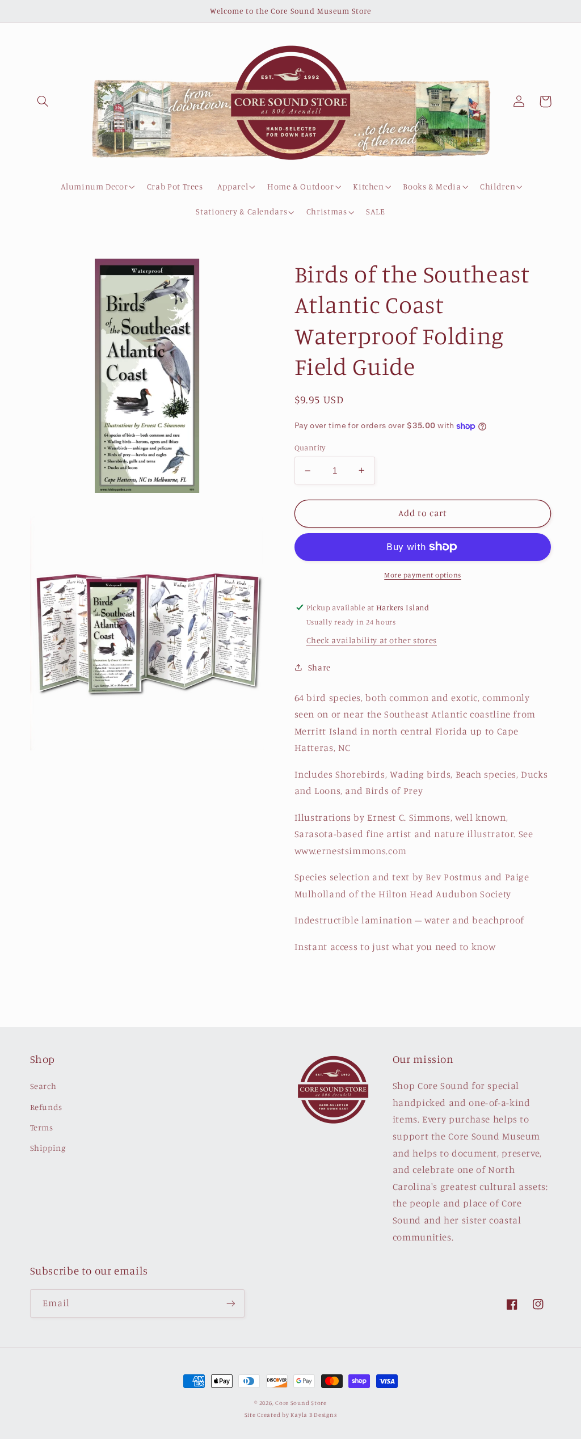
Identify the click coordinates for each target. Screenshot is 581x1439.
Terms (41, 1127)
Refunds (46, 1107)
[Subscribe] (230, 1303)
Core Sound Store (301, 1402)
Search (43, 1086)
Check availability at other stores (371, 640)
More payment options (422, 575)
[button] (43, 101)
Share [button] (319, 667)
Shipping (48, 1148)
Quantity (310, 447)
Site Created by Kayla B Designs (291, 1414)
